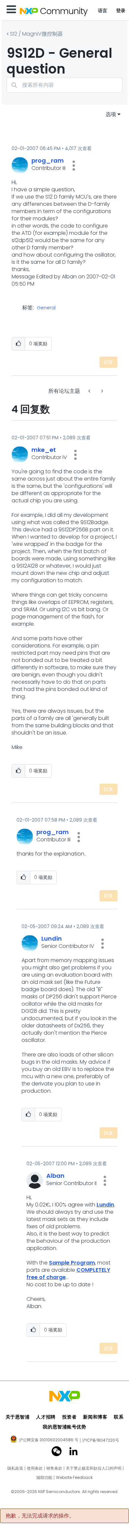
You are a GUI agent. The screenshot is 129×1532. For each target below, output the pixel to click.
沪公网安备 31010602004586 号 (48, 1440)
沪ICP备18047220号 (100, 1440)
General (46, 308)
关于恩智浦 (18, 1417)
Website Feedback (74, 1478)
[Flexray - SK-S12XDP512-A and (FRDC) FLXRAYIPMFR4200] (102, 391)
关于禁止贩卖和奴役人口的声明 (93, 1468)
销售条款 (54, 1468)
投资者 (69, 1417)
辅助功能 (44, 1478)
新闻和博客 (95, 1417)
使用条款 (35, 1468)
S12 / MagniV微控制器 (36, 34)
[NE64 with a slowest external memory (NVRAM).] (90, 391)
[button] (73, 165)
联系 (118, 1417)
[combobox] (64, 85)
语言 (103, 10)
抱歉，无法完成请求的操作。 (40, 1515)
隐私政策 (15, 1468)
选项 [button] (111, 114)
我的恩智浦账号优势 (64, 1426)
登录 (121, 10)
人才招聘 (45, 1417)
